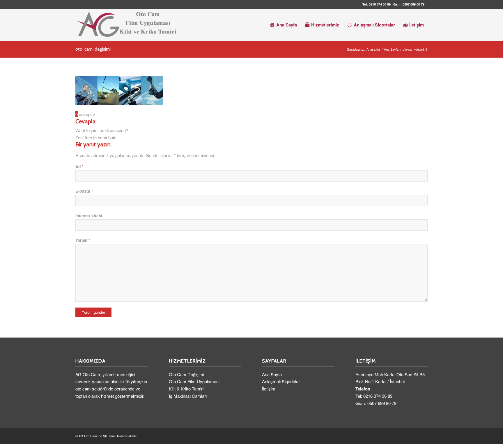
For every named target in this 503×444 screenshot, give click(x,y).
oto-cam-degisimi (93, 49)
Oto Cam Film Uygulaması (194, 381)
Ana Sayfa (272, 374)
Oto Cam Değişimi (186, 374)
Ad (79, 166)
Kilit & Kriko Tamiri (186, 389)
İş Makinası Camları (188, 396)
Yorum (82, 240)
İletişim (268, 389)
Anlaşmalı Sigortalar (281, 381)
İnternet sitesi (88, 216)
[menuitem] (283, 25)
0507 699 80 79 (413, 4)
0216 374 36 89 (380, 4)
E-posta (84, 191)
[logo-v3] (126, 25)
